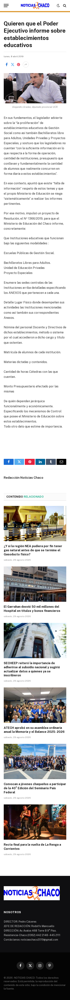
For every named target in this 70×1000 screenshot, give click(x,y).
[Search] (64, 5)
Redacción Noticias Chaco (23, 477)
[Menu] (6, 5)
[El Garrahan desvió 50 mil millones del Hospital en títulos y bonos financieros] (35, 584)
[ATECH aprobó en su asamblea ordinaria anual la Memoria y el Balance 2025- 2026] (35, 705)
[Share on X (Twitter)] (12, 65)
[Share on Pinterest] (18, 65)
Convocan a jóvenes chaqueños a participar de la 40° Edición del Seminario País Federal (35, 788)
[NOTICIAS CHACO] (35, 5)
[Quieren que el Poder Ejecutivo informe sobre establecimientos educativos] (35, 88)
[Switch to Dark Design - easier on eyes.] (58, 5)
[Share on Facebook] (6, 65)
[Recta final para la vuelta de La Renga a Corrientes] (35, 822)
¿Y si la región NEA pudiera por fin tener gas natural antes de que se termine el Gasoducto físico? (33, 550)
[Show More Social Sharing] (26, 65)
